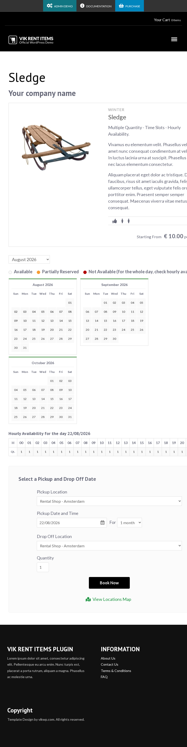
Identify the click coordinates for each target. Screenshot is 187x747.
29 (70, 338)
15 (105, 320)
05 (141, 302)
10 (123, 311)
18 (132, 320)
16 (114, 320)
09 (114, 311)
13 (87, 320)
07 (96, 311)
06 (87, 311)
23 (16, 338)
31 (25, 348)
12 (141, 311)
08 (105, 311)
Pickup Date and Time (57, 513)
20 (87, 329)
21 (96, 329)
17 (123, 320)
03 (123, 302)
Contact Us (109, 664)
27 (52, 338)
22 (70, 329)
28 (61, 338)
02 (114, 302)
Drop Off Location (54, 536)
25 (34, 338)
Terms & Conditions (116, 671)
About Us (108, 658)
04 (132, 302)
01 (105, 302)
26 (43, 338)
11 (132, 311)
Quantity (45, 557)
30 (16, 348)
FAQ (104, 677)
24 (25, 338)
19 (141, 320)
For (112, 522)
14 (96, 320)
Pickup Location (52, 491)
